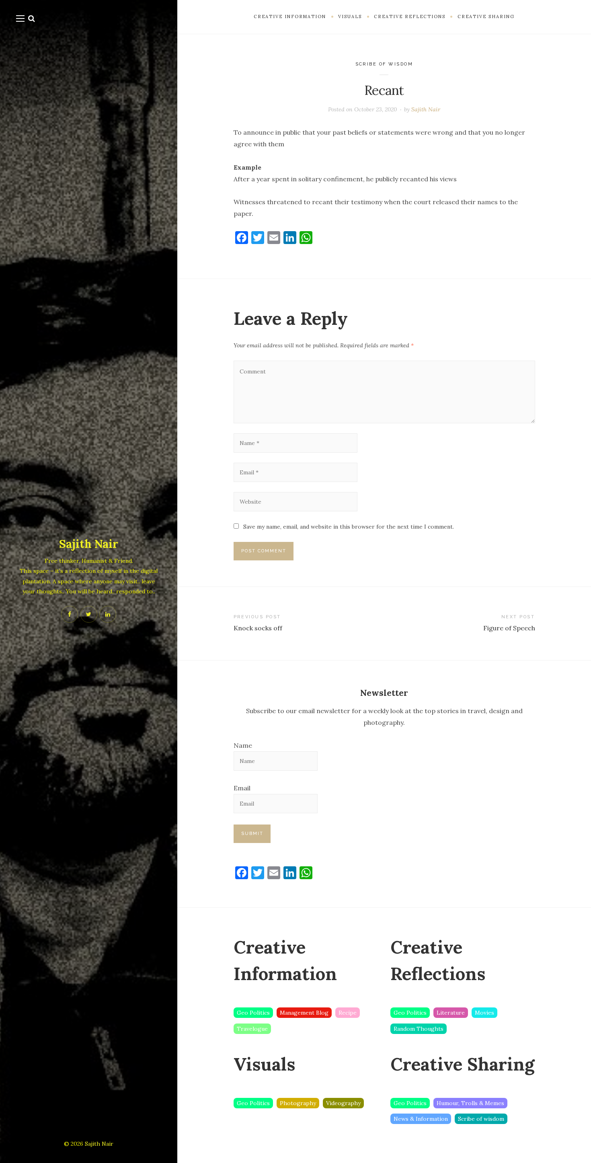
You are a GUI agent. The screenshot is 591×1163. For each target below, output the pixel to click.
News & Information (421, 1118)
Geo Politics (253, 1012)
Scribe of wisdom (384, 64)
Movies (484, 1012)
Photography (298, 1103)
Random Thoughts (418, 1028)
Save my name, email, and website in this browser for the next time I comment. (348, 526)
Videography (343, 1103)
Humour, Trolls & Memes (470, 1103)
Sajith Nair (88, 544)
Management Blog (304, 1012)
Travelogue (252, 1028)
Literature (451, 1012)
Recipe (348, 1012)
